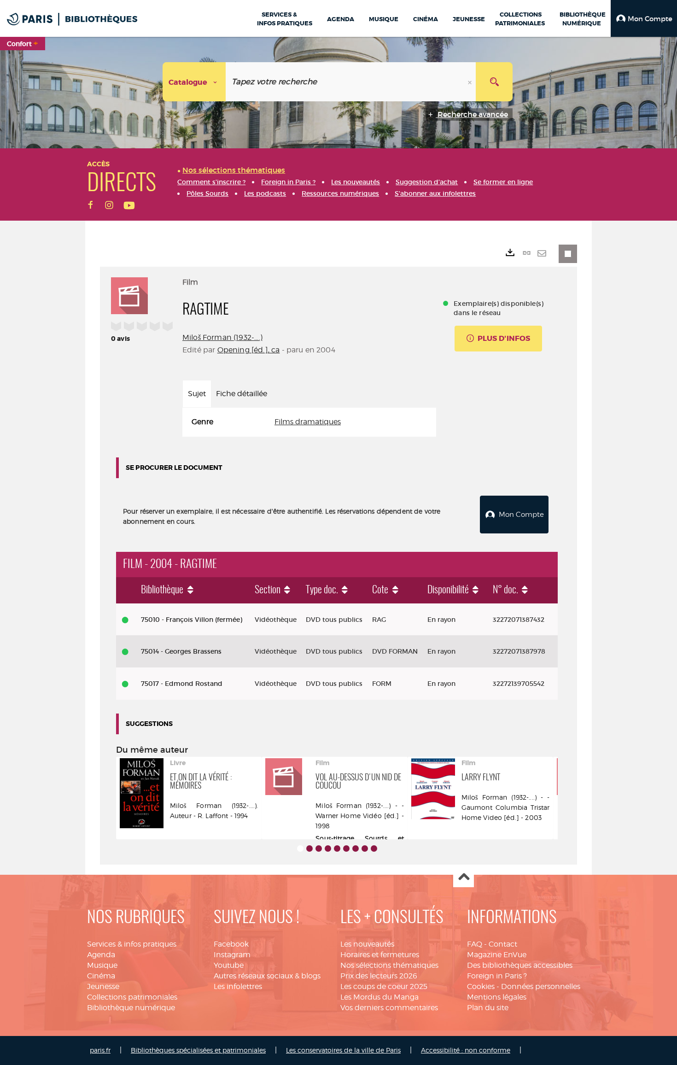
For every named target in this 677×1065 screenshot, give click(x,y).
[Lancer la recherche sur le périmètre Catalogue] (494, 81)
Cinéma (101, 975)
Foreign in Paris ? (497, 975)
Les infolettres (238, 986)
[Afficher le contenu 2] (309, 848)
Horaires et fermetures (379, 954)
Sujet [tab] (197, 393)
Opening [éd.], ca (248, 349)
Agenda (101, 954)
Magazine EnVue (496, 954)
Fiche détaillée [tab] (241, 393)
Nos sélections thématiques (389, 965)
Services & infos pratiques (131, 944)
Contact (503, 944)
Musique (102, 965)
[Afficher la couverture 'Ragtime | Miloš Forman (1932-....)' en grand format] (129, 294)
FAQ (474, 944)
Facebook (231, 944)
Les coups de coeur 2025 (383, 986)
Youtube (229, 965)
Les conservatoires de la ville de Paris (343, 1050)
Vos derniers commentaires (389, 1007)
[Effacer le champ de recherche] (470, 81)
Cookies (481, 986)
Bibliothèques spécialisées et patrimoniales (198, 1050)
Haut (463, 877)
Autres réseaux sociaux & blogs (267, 975)
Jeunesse (103, 986)
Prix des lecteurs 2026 (378, 975)
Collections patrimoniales (132, 997)
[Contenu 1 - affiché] (300, 848)
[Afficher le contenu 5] (337, 848)
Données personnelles (540, 986)
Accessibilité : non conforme (465, 1050)
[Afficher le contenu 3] (318, 848)
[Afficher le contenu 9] (374, 848)
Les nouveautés (367, 944)
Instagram (232, 954)
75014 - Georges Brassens (181, 651)
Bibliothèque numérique (131, 1007)
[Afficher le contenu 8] (365, 848)
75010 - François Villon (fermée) (191, 619)
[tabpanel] (309, 422)
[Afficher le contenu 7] (355, 848)
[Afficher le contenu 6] (346, 848)
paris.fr (100, 1050)
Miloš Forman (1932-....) (222, 337)
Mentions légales (496, 997)
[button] (644, 18)
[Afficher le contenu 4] (328, 848)
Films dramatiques (307, 421)
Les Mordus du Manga (379, 997)
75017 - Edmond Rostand (181, 683)
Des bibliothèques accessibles (519, 965)
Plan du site (487, 1007)
